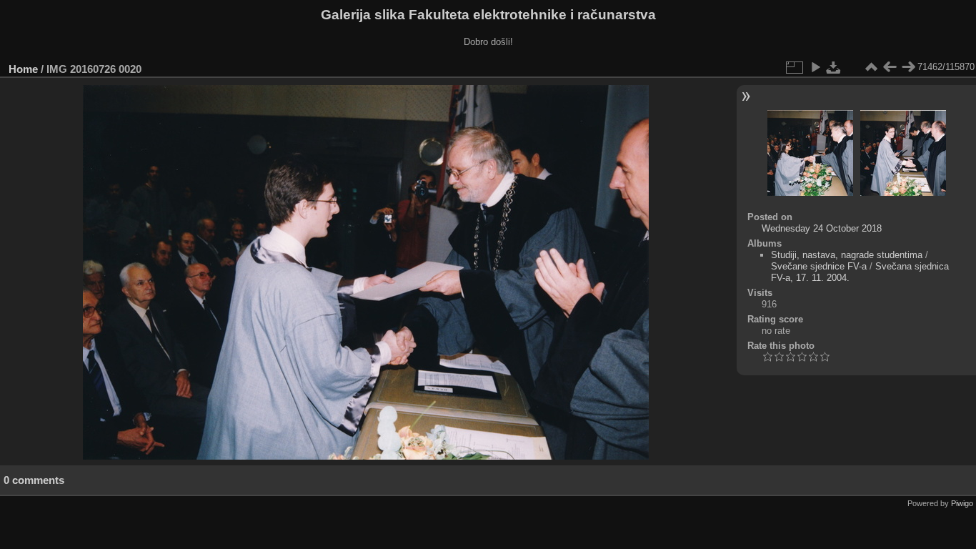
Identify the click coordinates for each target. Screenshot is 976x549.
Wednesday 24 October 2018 (822, 228)
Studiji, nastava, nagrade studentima (846, 254)
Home (23, 69)
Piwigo (962, 503)
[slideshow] (815, 67)
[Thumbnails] (871, 67)
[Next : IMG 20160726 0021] (908, 67)
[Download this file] (834, 67)
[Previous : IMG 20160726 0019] (889, 67)
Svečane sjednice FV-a (819, 266)
